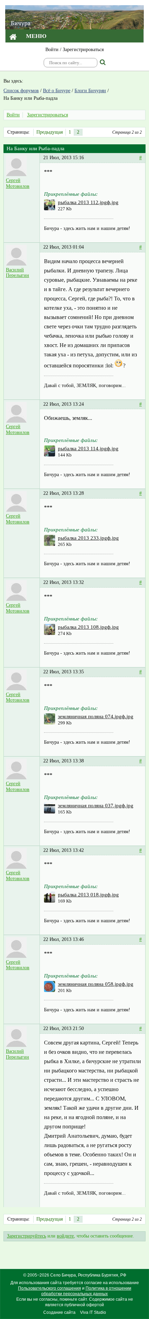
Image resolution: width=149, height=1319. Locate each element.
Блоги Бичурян (90, 90)
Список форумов (21, 90)
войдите (65, 1236)
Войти (52, 49)
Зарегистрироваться (83, 49)
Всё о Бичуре (56, 90)
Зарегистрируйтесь (26, 1236)
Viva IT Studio (93, 1312)
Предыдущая (49, 132)
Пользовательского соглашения (49, 1288)
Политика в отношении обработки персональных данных (86, 1291)
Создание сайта (59, 1312)
